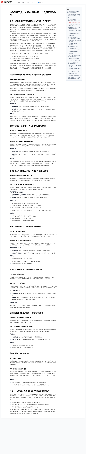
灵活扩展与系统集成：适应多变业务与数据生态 (26, 269)
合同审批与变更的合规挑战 (18, 231)
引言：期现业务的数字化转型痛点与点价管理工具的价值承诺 (31, 21)
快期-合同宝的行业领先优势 (18, 369)
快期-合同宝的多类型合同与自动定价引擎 (22, 95)
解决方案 (18, 2)
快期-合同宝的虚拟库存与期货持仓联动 (21, 141)
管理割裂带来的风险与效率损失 (19, 131)
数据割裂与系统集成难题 (17, 274)
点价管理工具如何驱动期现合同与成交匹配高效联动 (33, 13)
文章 (28, 2)
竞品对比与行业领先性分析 (19, 353)
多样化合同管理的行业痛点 (18, 79)
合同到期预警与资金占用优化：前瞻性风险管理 (26, 313)
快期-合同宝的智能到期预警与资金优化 (21, 327)
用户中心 (40, 2)
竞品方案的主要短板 (16, 358)
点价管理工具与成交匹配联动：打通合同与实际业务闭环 (29, 171)
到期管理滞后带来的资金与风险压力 (20, 318)
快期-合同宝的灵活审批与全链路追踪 (20, 240)
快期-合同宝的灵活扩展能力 (18, 283)
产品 (23, 2)
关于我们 (33, 2)
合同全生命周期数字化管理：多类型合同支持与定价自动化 (30, 74)
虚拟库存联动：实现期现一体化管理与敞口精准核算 (28, 126)
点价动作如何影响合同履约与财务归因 (21, 176)
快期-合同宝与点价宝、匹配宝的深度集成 (22, 185)
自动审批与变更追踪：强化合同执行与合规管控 (26, 226)
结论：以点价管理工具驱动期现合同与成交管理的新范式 (29, 391)
